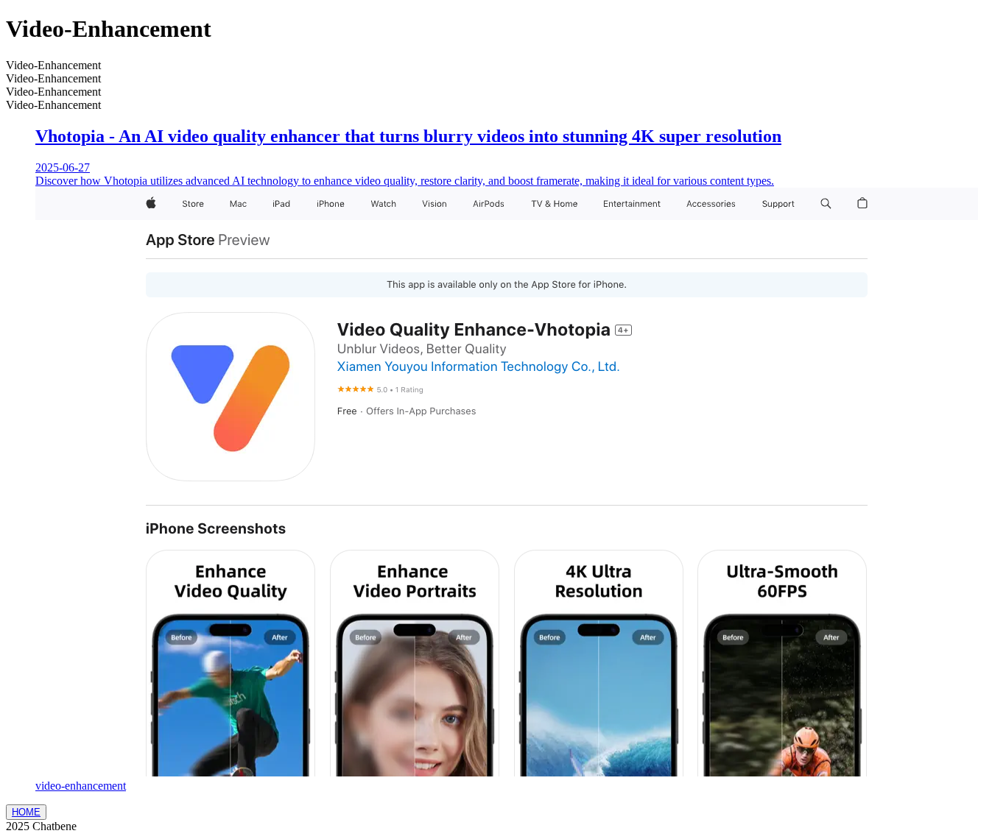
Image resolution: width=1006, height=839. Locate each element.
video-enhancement (80, 785)
